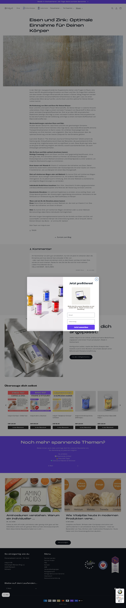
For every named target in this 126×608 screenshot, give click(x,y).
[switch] (120, 601)
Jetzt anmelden (81, 327)
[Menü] (123, 590)
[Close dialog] (96, 279)
